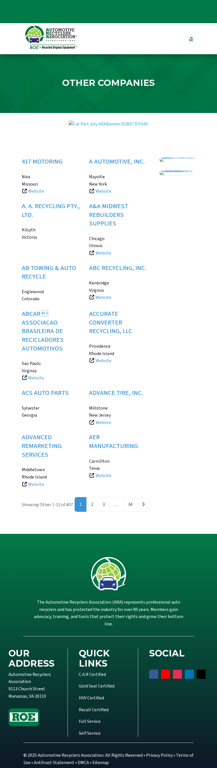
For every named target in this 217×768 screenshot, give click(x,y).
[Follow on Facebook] (153, 674)
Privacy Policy (159, 755)
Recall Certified (93, 710)
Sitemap (100, 763)
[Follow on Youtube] (165, 674)
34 (130, 504)
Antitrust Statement (54, 763)
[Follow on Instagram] (177, 674)
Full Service (90, 721)
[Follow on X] (201, 674)
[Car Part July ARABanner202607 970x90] (108, 124)
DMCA (83, 763)
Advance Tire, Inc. (116, 392)
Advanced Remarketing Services (42, 446)
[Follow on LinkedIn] (189, 674)
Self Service (90, 733)
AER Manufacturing (113, 442)
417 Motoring (42, 161)
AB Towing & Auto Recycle (49, 272)
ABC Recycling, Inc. (117, 268)
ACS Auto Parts (45, 392)
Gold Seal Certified (96, 686)
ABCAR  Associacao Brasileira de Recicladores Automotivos (43, 331)
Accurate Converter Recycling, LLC (110, 322)
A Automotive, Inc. (117, 161)
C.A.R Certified (92, 674)
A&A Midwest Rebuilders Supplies (108, 215)
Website (36, 191)
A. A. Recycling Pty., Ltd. (51, 210)
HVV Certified (91, 698)
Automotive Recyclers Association (70, 755)
